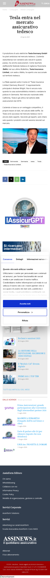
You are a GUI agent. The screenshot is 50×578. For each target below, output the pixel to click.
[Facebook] (5, 179)
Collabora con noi (10, 486)
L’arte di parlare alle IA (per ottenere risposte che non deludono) (29, 434)
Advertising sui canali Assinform (16, 525)
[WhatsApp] (16, 179)
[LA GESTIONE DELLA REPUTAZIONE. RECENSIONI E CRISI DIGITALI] (9, 353)
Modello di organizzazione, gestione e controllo (22, 498)
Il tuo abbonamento (11, 554)
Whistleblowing (9, 482)
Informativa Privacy (11, 490)
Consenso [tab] (7, 259)
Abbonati (6, 550)
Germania (24, 161)
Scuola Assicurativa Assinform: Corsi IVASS (20, 529)
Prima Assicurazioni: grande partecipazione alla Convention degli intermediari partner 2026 (31, 408)
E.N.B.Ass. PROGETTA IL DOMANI (32, 444)
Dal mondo (14, 161)
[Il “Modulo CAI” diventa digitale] (9, 366)
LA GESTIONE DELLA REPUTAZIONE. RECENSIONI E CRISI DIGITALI (31, 353)
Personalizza (23, 312)
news (32, 161)
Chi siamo (7, 479)
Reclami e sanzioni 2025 (29, 338)
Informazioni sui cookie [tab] (37, 259)
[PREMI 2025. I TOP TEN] (9, 379)
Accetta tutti (25, 304)
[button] (4, 3)
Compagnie (13, 10)
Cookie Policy (8, 494)
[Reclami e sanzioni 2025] (9, 341)
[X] (11, 179)
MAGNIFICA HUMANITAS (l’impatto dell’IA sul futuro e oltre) (30, 421)
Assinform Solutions (11, 513)
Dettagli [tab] (19, 259)
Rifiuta (25, 320)
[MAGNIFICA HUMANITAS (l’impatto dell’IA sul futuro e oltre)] (9, 421)
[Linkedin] (22, 179)
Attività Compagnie (27, 10)
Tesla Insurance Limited (12, 164)
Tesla (39, 161)
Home (5, 10)
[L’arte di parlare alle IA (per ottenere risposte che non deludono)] (9, 434)
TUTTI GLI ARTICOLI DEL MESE (16, 389)
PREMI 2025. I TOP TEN (28, 376)
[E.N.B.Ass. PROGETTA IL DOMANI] (9, 447)
